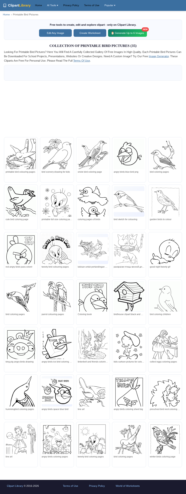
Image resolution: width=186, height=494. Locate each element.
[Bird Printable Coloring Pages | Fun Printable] (21, 157)
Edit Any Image (55, 33)
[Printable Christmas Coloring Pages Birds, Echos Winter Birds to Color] (165, 443)
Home (38, 5)
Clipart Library (15, 485)
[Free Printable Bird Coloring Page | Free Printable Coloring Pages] (129, 154)
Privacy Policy (71, 5)
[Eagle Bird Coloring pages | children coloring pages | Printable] (165, 302)
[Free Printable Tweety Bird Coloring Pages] (165, 253)
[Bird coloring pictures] (129, 252)
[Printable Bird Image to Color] (165, 347)
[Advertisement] (93, 109)
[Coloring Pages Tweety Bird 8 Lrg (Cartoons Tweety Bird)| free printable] (57, 253)
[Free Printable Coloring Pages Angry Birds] (57, 391)
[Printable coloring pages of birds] (57, 299)
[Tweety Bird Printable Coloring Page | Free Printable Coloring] (129, 346)
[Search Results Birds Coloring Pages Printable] (57, 159)
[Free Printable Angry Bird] (21, 253)
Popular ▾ (109, 5)
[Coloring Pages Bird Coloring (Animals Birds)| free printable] (93, 208)
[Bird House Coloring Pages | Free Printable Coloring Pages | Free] (129, 296)
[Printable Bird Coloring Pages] (93, 156)
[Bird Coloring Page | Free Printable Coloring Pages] (129, 201)
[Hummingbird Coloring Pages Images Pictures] (21, 395)
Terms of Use (91, 5)
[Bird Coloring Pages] (165, 159)
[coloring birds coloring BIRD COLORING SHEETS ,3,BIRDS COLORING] (21, 301)
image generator (159, 56)
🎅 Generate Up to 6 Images (129, 31)
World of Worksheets (128, 485)
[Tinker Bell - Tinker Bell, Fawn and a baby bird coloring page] (93, 348)
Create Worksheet (90, 33)
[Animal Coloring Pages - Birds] (93, 394)
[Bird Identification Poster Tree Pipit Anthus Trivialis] (165, 206)
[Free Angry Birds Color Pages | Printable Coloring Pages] (129, 396)
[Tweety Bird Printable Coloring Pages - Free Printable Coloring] (57, 205)
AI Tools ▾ (52, 5)
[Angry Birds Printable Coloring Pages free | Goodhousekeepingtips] (21, 348)
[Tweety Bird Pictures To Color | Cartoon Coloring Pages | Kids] (93, 441)
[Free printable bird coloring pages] (21, 442)
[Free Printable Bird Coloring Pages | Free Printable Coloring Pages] (93, 301)
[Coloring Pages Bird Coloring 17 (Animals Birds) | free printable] (165, 396)
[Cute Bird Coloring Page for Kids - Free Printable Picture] (21, 208)
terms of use (81, 60)
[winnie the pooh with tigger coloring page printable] (57, 347)
